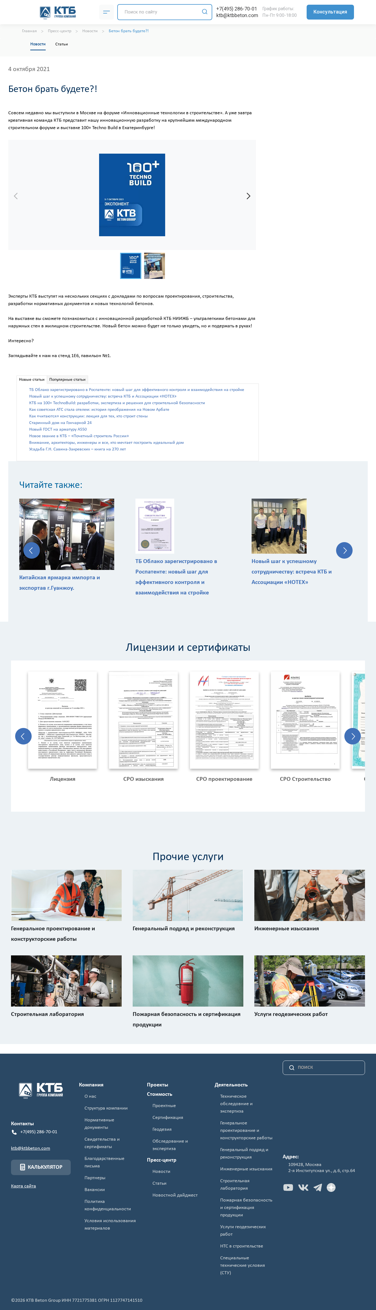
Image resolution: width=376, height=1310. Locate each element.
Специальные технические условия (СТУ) (242, 1265)
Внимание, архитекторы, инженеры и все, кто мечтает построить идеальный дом (106, 443)
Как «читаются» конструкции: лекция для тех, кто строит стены (88, 416)
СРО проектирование (224, 779)
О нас (90, 1096)
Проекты (157, 1085)
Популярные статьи (67, 379)
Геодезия (162, 1129)
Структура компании (106, 1108)
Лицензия (62, 779)
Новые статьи (32, 379)
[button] (248, 196)
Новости (38, 44)
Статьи (61, 44)
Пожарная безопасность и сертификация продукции (246, 1208)
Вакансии (95, 1189)
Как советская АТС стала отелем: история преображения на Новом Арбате (99, 409)
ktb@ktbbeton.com (237, 15)
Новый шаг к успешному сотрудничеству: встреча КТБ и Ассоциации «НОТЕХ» (102, 396)
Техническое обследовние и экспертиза (236, 1104)
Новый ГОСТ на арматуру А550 (58, 429)
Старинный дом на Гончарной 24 (60, 423)
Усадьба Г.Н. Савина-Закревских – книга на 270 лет (77, 449)
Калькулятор (45, 1167)
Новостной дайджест (175, 1195)
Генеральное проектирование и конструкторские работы (246, 1131)
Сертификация (167, 1117)
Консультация (330, 12)
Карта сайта (23, 1186)
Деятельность (231, 1085)
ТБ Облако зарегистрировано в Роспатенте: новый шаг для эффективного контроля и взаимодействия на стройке (136, 390)
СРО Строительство (305, 779)
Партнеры (95, 1178)
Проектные (164, 1105)
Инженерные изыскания (246, 1169)
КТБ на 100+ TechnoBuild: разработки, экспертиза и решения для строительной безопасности (117, 403)
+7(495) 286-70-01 (236, 9)
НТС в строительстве (241, 1246)
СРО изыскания (143, 779)
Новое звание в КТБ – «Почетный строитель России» (79, 436)
